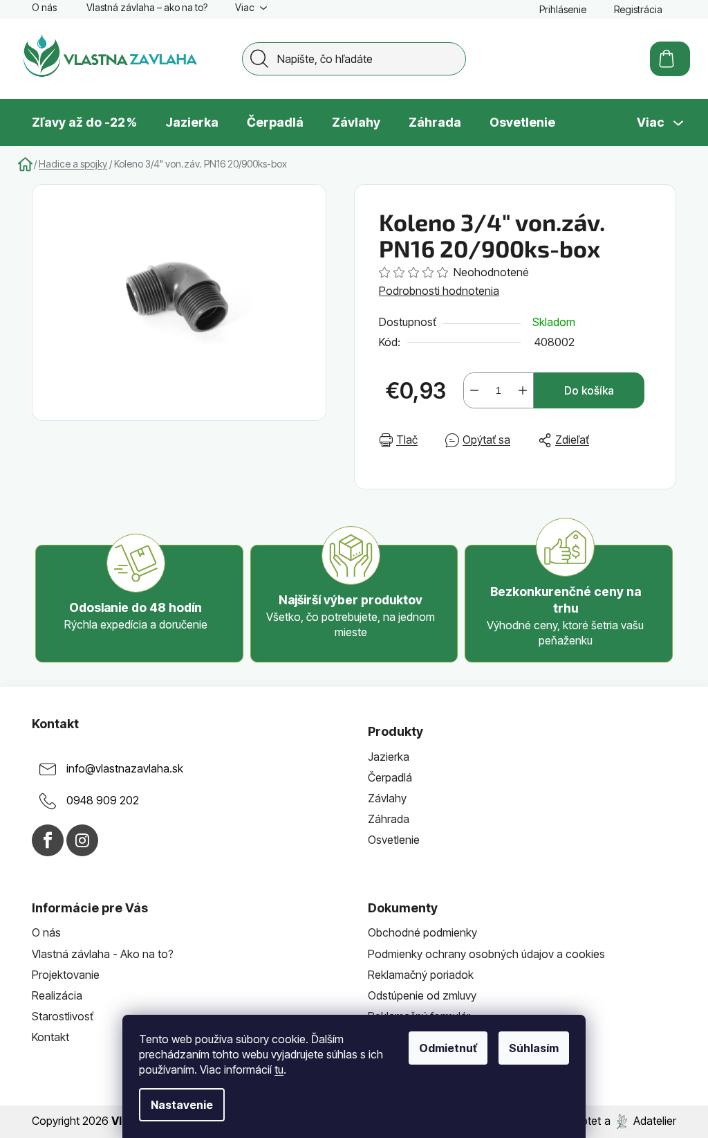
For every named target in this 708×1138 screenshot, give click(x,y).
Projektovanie (66, 975)
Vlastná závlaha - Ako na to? (103, 954)
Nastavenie (182, 1105)
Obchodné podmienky (422, 932)
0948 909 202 (102, 800)
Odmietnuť (448, 1048)
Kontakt (50, 1037)
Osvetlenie (394, 840)
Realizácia (57, 995)
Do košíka (589, 390)
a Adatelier (640, 1121)
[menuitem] (84, 122)
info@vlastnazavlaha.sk (124, 768)
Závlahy (387, 798)
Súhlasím (534, 1048)
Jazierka (388, 757)
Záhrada (388, 819)
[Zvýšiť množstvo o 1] (522, 390)
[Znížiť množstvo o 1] (474, 390)
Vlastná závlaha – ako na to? (146, 7)
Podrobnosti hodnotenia (439, 291)
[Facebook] (48, 840)
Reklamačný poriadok (421, 975)
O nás (44, 7)
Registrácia (638, 9)
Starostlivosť (62, 1016)
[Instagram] (82, 840)
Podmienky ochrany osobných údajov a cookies (486, 954)
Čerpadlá (390, 777)
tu (278, 1069)
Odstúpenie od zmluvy (422, 995)
